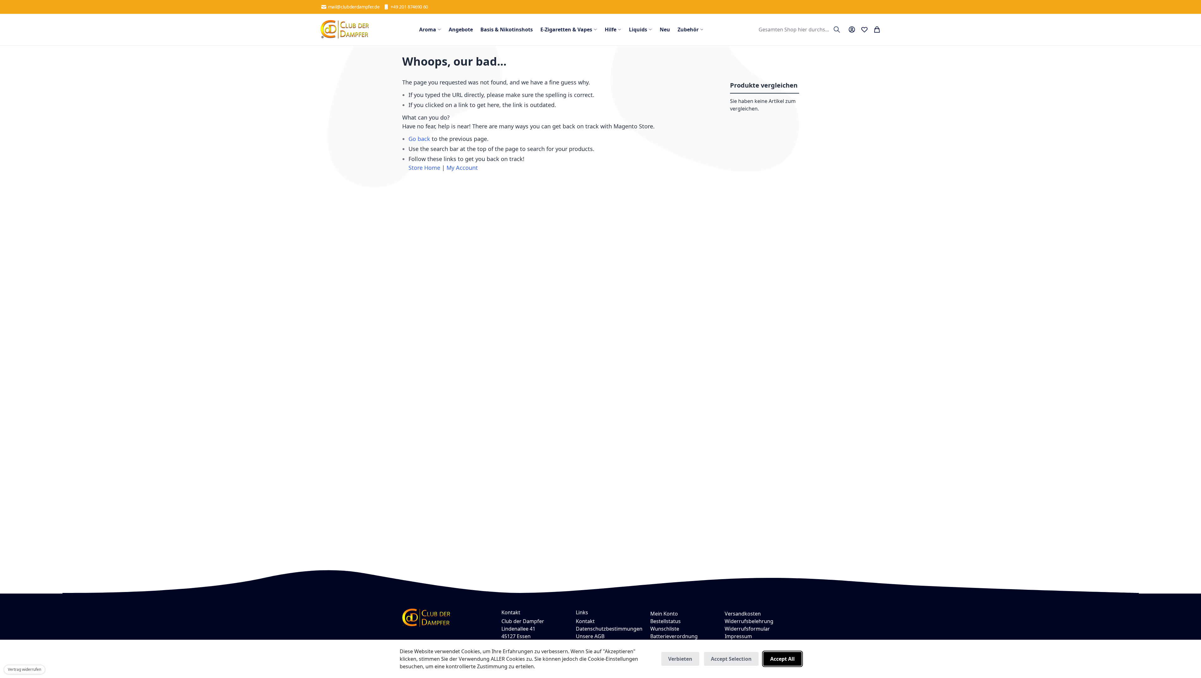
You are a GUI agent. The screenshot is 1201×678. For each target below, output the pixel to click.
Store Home (424, 167)
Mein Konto (664, 613)
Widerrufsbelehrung (749, 621)
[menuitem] (430, 29)
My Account (462, 167)
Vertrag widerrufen (24, 669)
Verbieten (680, 658)
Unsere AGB (590, 636)
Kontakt (585, 621)
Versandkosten (743, 613)
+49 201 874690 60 (409, 7)
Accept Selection (731, 658)
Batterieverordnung (674, 636)
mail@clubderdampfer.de (354, 7)
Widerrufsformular (747, 628)
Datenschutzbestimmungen (609, 628)
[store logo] (345, 29)
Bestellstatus (665, 621)
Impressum (738, 636)
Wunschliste (664, 628)
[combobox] (798, 29)
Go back (419, 139)
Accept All (782, 658)
